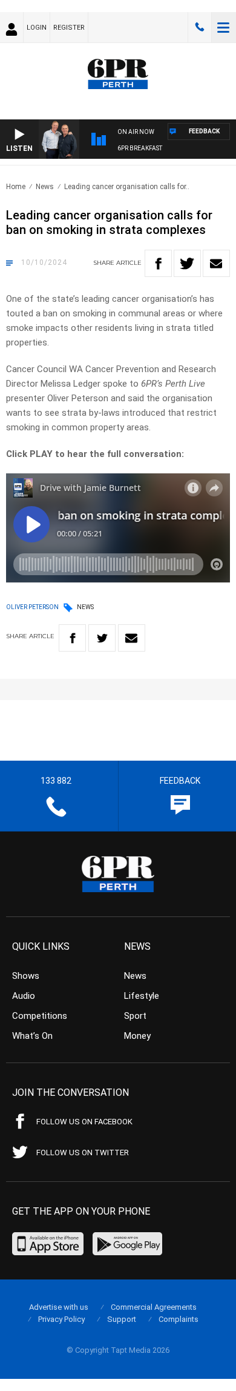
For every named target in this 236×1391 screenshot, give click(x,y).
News (45, 186)
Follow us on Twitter (82, 1152)
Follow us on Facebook (84, 1121)
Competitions (39, 1015)
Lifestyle (141, 995)
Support (121, 1319)
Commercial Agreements (154, 1307)
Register (69, 28)
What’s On (32, 1035)
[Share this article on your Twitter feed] (187, 263)
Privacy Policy (61, 1319)
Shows (25, 975)
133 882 (199, 27)
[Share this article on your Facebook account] (158, 263)
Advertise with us (58, 1307)
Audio (23, 995)
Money (137, 1035)
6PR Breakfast (139, 148)
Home (15, 186)
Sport (135, 1015)
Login (37, 28)
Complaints (178, 1319)
